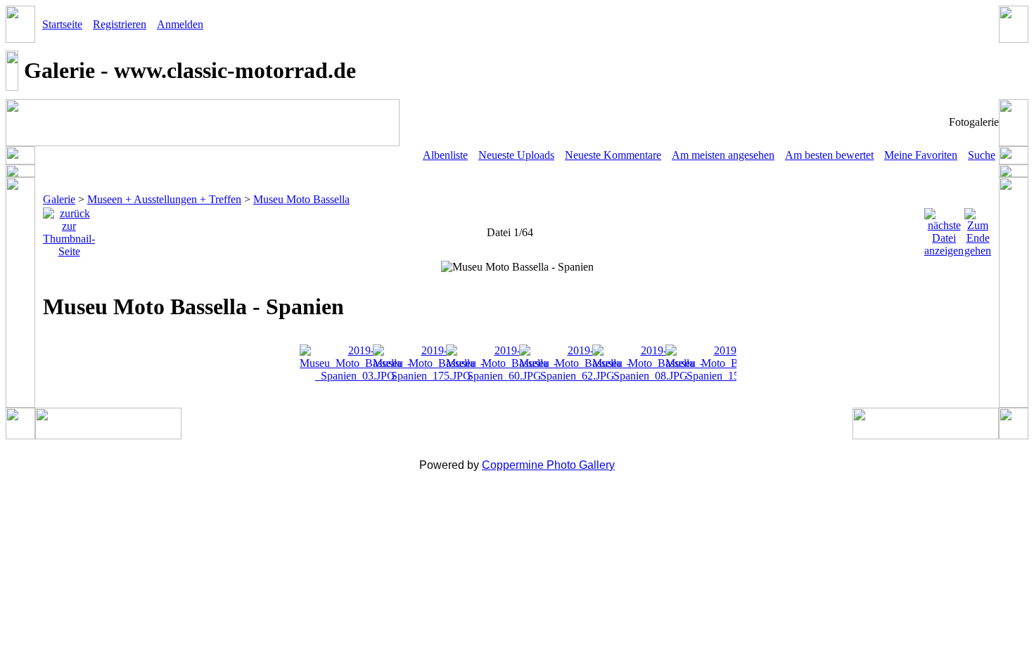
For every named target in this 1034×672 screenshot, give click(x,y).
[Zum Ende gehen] (977, 229)
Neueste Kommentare (613, 155)
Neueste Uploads (516, 155)
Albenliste (445, 155)
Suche (981, 155)
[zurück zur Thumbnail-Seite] (69, 229)
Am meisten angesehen (723, 155)
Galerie (59, 199)
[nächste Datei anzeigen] (944, 229)
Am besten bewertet (829, 155)
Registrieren (119, 24)
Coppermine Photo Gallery (548, 465)
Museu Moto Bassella (301, 199)
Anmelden (180, 24)
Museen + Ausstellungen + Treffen (164, 199)
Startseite (62, 24)
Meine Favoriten (920, 155)
